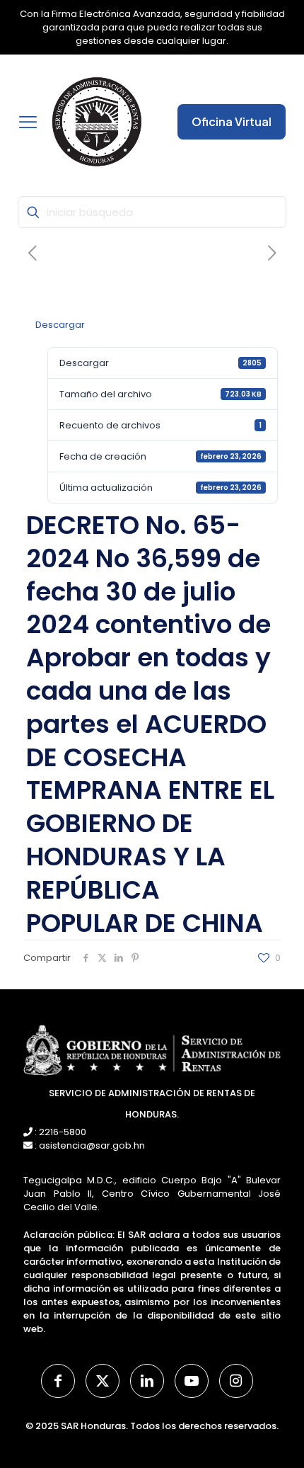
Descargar (60, 324)
